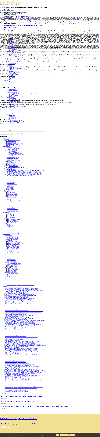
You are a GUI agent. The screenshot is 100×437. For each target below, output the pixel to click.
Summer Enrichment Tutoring (12, 269)
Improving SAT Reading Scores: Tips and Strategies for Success (17, 297)
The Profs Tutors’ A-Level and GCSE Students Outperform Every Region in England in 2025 (26, 172)
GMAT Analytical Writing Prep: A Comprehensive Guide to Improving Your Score (20, 338)
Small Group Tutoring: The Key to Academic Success (15, 361)
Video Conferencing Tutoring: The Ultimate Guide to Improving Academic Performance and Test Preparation (25, 304)
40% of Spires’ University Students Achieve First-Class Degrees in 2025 (22, 175)
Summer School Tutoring (12, 268)
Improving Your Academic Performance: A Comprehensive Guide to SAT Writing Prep (21, 349)
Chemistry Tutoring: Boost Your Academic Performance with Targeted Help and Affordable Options (23, 372)
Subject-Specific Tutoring (9, 4)
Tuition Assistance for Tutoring (14, 145)
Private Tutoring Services (12, 266)
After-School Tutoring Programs (13, 157)
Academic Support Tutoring (12, 273)
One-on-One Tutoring (13, 155)
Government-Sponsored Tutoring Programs (15, 243)
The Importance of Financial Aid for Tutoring (13, 384)
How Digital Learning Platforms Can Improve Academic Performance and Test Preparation (21, 383)
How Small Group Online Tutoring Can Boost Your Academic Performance (19, 315)
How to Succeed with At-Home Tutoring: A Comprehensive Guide (17, 287)
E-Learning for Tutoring (11, 199)
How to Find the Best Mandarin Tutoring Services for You (15, 336)
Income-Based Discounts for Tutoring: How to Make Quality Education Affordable (20, 325)
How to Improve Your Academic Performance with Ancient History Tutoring (19, 306)
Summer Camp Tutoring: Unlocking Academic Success (15, 328)
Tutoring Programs (8, 156)
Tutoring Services (2, 4)
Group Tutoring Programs (12, 159)
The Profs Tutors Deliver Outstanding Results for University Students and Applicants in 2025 (26, 174)
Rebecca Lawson (4, 12)
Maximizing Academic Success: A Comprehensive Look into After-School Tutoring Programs (22, 369)
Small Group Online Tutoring (12, 209)
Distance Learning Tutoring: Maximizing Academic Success (16, 319)
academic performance (30, 17)
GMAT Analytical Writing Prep (13, 233)
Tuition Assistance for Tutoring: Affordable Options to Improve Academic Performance (21, 388)
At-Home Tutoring (10, 198)
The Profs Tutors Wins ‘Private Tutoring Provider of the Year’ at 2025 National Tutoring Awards (26, 170)
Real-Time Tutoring (11, 192)
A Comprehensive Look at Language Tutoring (13, 302)
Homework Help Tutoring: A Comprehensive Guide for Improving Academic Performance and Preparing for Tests (26, 370)
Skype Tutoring (10, 203)
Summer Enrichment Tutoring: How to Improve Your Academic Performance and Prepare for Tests (23, 324)
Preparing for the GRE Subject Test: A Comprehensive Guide (16, 293)
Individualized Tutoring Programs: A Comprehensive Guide (16, 331)
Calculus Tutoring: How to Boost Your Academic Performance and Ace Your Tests (20, 321)
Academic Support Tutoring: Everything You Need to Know (16, 313)
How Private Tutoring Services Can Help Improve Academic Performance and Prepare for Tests (22, 358)
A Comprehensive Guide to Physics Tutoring (13, 329)
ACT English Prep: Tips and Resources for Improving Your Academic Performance (20, 364)
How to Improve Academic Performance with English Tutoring (16, 327)
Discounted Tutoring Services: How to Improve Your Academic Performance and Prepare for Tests (23, 312)
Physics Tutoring (10, 175)
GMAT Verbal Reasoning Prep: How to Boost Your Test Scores (16, 355)
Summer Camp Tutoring (11, 271)
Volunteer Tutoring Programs (12, 236)
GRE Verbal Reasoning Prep (12, 220)
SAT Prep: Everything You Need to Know (13, 367)
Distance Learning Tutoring (12, 197)
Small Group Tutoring (13, 149)
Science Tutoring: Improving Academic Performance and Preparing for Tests (19, 318)
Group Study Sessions (13, 150)
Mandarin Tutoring (10, 189)
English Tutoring (10, 188)
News (4, 277)
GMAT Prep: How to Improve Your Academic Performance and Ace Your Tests (19, 298)
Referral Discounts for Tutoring (14, 136)
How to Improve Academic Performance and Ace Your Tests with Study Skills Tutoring (21, 330)
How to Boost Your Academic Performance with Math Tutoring (16, 346)
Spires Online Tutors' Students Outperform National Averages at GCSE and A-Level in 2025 (26, 173)
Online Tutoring (8, 150)
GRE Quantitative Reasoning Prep (13, 219)
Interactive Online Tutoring (12, 194)
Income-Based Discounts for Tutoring (16, 143)
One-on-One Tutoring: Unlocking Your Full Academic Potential (16, 382)
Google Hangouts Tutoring (12, 202)
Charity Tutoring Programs (12, 241)
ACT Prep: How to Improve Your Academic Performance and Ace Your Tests (19, 365)
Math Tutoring (10, 141)
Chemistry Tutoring (11, 176)
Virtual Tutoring (10, 154)
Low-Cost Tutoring (10, 163)
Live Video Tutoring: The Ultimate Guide (12, 340)
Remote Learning (10, 152)
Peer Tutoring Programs (11, 261)
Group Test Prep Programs (14, 148)
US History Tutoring (11, 183)
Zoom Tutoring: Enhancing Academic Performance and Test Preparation (18, 303)
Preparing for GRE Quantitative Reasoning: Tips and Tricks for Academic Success (20, 326)
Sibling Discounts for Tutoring (14, 139)
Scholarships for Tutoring (12, 253)
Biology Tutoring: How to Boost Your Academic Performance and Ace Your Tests (20, 343)
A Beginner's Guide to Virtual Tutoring (12, 347)
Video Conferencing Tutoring (12, 151)
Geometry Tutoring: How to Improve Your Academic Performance (17, 292)
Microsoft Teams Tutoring (12, 204)
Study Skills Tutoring (11, 274)
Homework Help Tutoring (12, 275)
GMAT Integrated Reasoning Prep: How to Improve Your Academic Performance (20, 322)
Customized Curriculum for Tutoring (15, 153)
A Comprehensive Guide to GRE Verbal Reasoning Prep (15, 377)
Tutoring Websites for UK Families (11, 166)
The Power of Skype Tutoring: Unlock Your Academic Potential (16, 296)
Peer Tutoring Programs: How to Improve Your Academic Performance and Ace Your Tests (21, 354)
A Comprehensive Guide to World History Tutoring (14, 316)
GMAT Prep (9, 147)
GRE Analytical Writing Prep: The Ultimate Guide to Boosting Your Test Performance (21, 350)
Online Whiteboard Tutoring (12, 195)
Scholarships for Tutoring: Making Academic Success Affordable (17, 317)
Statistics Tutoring (10, 171)
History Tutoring (10, 142)
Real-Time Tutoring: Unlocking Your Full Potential (14, 309)
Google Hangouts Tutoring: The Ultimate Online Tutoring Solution (17, 378)
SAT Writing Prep (10, 225)
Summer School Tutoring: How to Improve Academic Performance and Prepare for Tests (21, 337)
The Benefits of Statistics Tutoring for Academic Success (15, 362)
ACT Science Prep (10, 215)
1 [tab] (2, 15)
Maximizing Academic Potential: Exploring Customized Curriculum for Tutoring (19, 342)
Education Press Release (11, 169)
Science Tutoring (10, 144)
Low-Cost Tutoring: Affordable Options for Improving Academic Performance (19, 294)
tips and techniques (76, 17)
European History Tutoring (12, 182)
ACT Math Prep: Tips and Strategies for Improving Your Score (16, 374)
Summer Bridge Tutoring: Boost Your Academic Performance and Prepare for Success (21, 295)
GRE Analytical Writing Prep (12, 221)
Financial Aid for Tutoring (12, 164)
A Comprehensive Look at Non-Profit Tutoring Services (15, 314)
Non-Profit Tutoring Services (12, 237)
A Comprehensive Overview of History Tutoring (14, 339)
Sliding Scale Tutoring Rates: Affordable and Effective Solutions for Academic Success (21, 289)
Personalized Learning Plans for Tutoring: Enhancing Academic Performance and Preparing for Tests (23, 380)
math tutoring (46, 17)
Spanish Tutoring (10, 186)
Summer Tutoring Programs (12, 158)
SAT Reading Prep (10, 227)
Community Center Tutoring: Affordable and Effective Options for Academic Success (20, 379)
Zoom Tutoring (10, 205)
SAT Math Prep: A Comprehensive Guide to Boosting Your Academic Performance (20, 373)
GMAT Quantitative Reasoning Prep (14, 229)
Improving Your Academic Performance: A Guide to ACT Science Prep (18, 332)
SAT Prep (9, 146)
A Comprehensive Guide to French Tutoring (13, 353)
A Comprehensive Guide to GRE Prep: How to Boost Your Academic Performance (20, 323)
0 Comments (22, 12)
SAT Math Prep (10, 226)
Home (4, 138)
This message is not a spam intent (7, 134)
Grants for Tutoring (10, 251)
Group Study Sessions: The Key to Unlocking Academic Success (17, 305)
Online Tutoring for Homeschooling (14, 200)
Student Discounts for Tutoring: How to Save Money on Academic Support (19, 301)
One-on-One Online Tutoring (12, 211)
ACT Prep (9, 148)
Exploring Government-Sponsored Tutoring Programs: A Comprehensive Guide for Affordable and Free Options (25, 345)
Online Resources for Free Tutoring (13, 244)
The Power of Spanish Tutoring (11, 335)
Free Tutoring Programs (11, 165)
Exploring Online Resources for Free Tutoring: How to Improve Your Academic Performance (22, 341)
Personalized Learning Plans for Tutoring (16, 154)
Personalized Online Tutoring (12, 210)
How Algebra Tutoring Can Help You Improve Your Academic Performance (19, 381)
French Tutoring (10, 187)
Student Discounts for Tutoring (14, 137)
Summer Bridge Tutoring (13, 160)
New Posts (5, 286)
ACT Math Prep (10, 216)
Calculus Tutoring (10, 173)
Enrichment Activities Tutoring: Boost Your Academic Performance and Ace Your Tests (21, 389)
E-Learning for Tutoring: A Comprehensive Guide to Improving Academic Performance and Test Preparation (25, 320)
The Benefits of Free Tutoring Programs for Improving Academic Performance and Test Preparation (23, 344)
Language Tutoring (10, 143)
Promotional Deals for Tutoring (14, 140)
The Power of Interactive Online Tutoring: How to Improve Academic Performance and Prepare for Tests (24, 311)
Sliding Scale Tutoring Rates (12, 239)
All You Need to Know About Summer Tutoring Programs (15, 390)
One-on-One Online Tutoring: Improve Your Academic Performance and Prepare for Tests (21, 351)
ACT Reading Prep (11, 217)
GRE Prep (9, 149)
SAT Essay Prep (10, 224)
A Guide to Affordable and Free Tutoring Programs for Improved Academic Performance (21, 376)
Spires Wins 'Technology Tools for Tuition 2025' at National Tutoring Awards (23, 171)
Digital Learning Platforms (12, 193)
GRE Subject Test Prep (11, 222)
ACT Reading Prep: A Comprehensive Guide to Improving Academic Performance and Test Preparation (24, 290)
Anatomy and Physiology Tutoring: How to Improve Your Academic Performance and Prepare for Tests (24, 387)
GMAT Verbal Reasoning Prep (13, 230)
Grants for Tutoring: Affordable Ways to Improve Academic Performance (18, 299)
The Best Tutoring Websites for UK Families (15, 167)
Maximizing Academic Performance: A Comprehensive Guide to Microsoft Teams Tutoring (21, 356)
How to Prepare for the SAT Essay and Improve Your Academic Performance (19, 291)
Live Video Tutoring (11, 208)
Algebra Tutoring (10, 170)
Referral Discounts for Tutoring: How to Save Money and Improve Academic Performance (21, 348)
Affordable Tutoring (8, 161)
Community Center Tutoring (12, 238)
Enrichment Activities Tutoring (13, 276)
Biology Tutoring (10, 178)
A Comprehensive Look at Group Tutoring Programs (14, 352)
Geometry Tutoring (10, 172)
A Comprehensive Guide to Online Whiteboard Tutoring (15, 357)
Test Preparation (8, 145)
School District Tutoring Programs (13, 242)
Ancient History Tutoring (12, 184)
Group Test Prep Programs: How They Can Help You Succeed (16, 310)
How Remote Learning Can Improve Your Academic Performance (17, 363)
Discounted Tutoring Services (12, 162)
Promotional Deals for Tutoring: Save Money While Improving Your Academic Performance (22, 371)
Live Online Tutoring (11, 153)
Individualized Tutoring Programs (13, 160)
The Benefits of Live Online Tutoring (12, 368)
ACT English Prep (10, 214)
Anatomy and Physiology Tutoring (13, 177)
